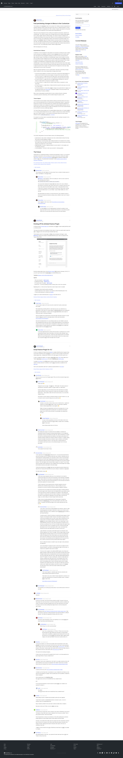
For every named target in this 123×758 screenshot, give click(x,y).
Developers (52, 747)
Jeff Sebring (38, 732)
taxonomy (56, 54)
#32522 (51, 294)
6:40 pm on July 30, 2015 (47, 200)
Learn (51, 744)
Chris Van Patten (43, 506)
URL (34, 231)
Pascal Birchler (39, 220)
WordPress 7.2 (77, 45)
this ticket (62, 366)
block (43, 422)
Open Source (39, 358)
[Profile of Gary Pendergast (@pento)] (35, 346)
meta (37, 311)
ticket (43, 578)
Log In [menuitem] (118, 0)
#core (78, 60)
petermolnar (40, 447)
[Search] (88, 14)
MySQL (48, 353)
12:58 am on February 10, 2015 (49, 474)
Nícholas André (39, 170)
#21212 (51, 352)
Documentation (52, 745)
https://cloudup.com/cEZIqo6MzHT (42, 318)
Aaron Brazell (38, 375)
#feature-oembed (51, 271)
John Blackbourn (43, 624)
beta (38, 158)
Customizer (44, 26)
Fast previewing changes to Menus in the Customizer (51, 23)
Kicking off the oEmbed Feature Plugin (46, 224)
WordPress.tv (52, 748)
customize (38, 162)
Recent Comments (78, 35)
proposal (48, 164)
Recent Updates (78, 33)
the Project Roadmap (84, 47)
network (59, 325)
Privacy (5, 748)
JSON (53, 79)
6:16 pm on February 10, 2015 (47, 598)
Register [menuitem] (121, 0)
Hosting (5, 747)
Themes (28, 745)
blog (38, 231)
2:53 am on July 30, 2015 (45, 170)
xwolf (39, 688)
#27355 (36, 157)
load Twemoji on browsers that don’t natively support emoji (55, 611)
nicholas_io (40, 178)
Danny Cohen (40, 329)
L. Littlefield (38, 593)
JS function (48, 114)
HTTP (57, 551)
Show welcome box (115, 9)
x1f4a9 (59, 357)
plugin (64, 58)
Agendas (77, 63)
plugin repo (35, 364)
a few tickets (40, 361)
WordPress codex (49, 677)
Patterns (28, 748)
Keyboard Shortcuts (59, 15)
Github (46, 361)
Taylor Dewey (38, 303)
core (55, 311)
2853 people (77, 123)
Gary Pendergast (41, 381)
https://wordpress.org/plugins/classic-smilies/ (55, 669)
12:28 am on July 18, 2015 (45, 303)
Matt (98, 745)
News (5, 745)
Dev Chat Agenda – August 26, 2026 (83, 90)
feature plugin (48, 89)
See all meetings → (85, 77)
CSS (53, 183)
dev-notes (42, 162)
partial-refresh (43, 164)
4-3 (34, 162)
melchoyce (36, 235)
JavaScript (41, 40)
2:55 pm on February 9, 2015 (54, 418)
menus (39, 164)
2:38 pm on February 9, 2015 (50, 401)
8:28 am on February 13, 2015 (51, 629)
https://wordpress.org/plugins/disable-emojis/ (60, 664)
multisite (47, 326)
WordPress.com (55, 358)
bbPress (98, 747)
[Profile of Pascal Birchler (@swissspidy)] (35, 221)
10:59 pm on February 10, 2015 (53, 570)
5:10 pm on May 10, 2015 (44, 732)
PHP (41, 35)
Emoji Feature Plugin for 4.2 (43, 349)
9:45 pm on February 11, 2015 (51, 624)
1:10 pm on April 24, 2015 (43, 695)
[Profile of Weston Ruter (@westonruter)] (35, 20)
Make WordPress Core (8, 6)
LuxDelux (37, 695)
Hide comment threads (67, 15)
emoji (35, 369)
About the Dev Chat (79, 62)
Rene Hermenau (39, 667)
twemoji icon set (44, 358)
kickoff (62, 162)
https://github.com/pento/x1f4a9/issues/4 (49, 581)
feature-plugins (48, 162)
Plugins (28, 747)
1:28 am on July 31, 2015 (49, 206)
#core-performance (79, 69)
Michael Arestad (39, 598)
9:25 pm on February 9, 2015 (45, 593)
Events (75, 745)
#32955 (52, 292)
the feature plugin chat (44, 226)
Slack (56, 271)
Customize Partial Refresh (47, 157)
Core (53, 421)
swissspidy (46, 280)
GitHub (51, 234)
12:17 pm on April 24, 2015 (44, 688)
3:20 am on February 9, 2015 (45, 375)
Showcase (28, 744)
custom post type (57, 310)
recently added (61, 358)
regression (42, 521)
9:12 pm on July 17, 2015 (40, 221)
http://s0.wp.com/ (61, 646)
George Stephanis (45, 418)
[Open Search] (112, 3)
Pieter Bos (38, 659)
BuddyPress (99, 748)
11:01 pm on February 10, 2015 (49, 609)
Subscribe (78, 27)
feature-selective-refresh (55, 162)
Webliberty (38, 709)
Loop (65, 734)
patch (68, 110)
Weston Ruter (39, 19)
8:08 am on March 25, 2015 (44, 659)
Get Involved (76, 744)
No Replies (77, 36)
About (5, 744)
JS (46, 106)
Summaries (81, 63)
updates (47, 369)
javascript (37, 645)
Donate (75, 747)
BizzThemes (40, 617)
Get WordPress (118, 3)
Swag (75, 748)
